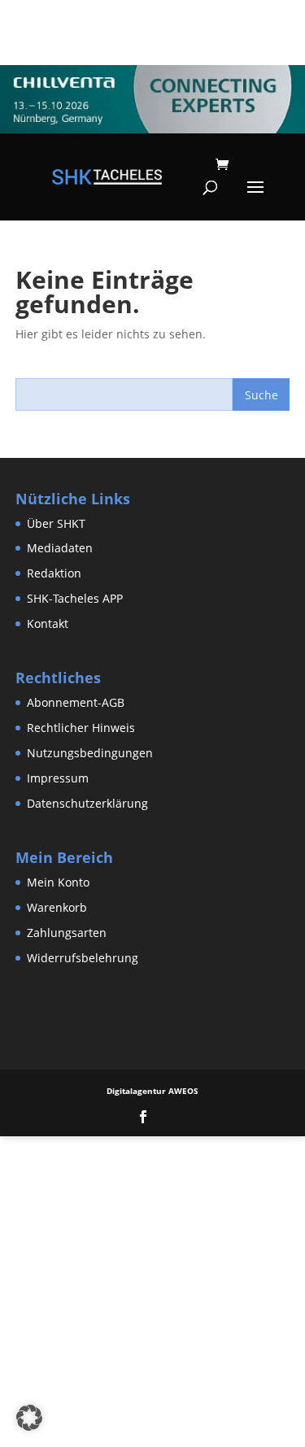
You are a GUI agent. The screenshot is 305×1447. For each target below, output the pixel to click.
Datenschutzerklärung (87, 803)
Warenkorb (57, 907)
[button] (29, 1417)
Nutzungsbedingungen (90, 753)
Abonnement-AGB (75, 702)
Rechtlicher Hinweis (81, 727)
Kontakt (47, 623)
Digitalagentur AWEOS (152, 1090)
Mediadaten (60, 548)
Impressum (58, 778)
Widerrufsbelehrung (82, 957)
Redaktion (54, 573)
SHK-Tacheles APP (75, 598)
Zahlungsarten (67, 932)
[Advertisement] (152, 1288)
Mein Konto (58, 882)
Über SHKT (56, 523)
